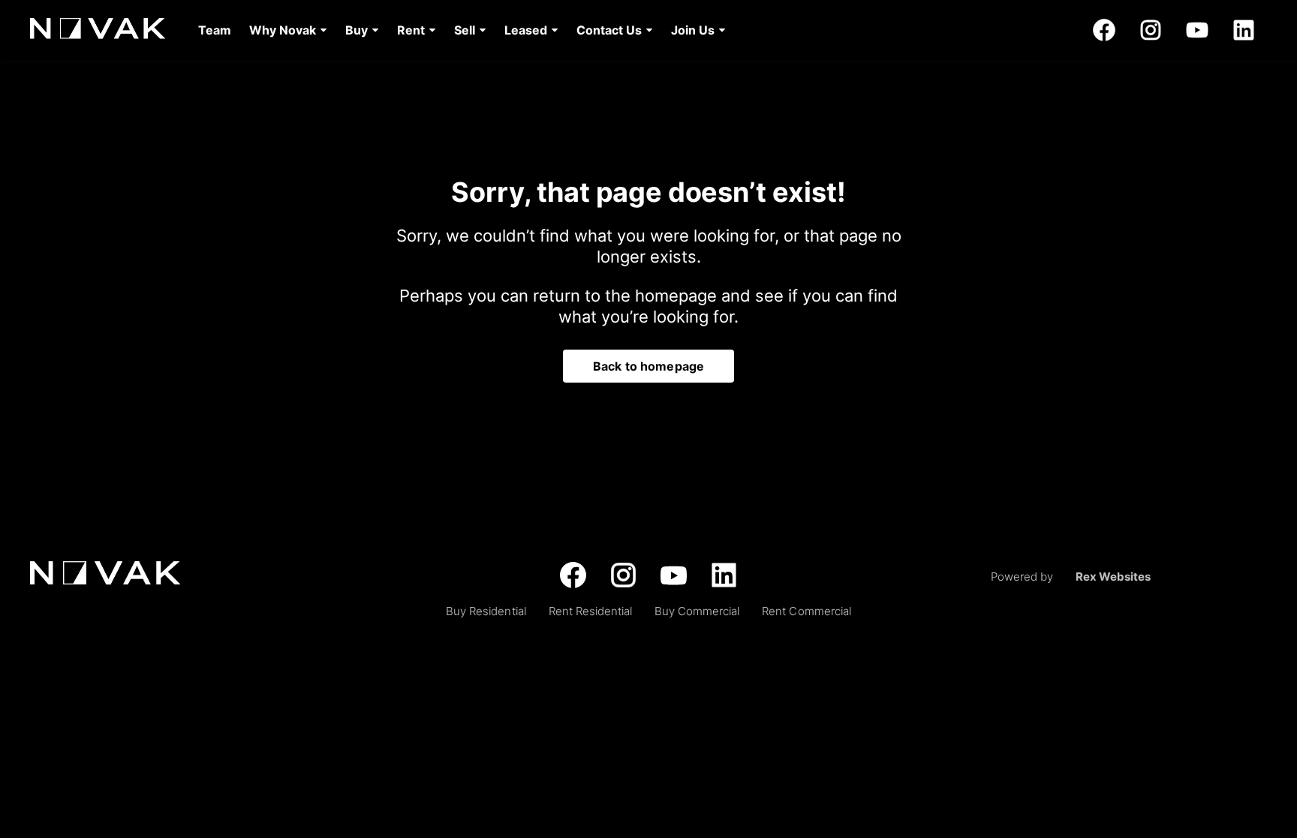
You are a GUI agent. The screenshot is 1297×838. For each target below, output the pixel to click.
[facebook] (1104, 30)
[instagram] (1150, 30)
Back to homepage (648, 366)
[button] (288, 30)
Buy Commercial (697, 611)
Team (214, 30)
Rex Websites (1113, 576)
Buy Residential (485, 611)
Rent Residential (590, 611)
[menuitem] (214, 30)
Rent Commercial (806, 611)
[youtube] (1197, 30)
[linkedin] (1243, 30)
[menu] (457, 30)
